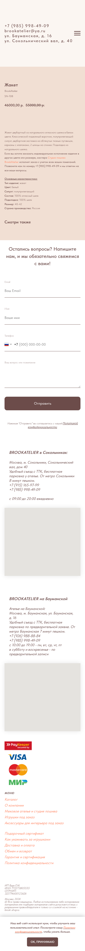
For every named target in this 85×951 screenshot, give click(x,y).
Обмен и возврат (18, 851)
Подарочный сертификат (24, 833)
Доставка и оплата (19, 845)
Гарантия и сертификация (25, 857)
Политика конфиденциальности (29, 863)
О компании (14, 805)
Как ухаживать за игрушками (27, 839)
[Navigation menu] (77, 33)
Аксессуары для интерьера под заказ (34, 823)
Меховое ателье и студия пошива (31, 811)
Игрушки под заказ (19, 817)
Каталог (11, 799)
